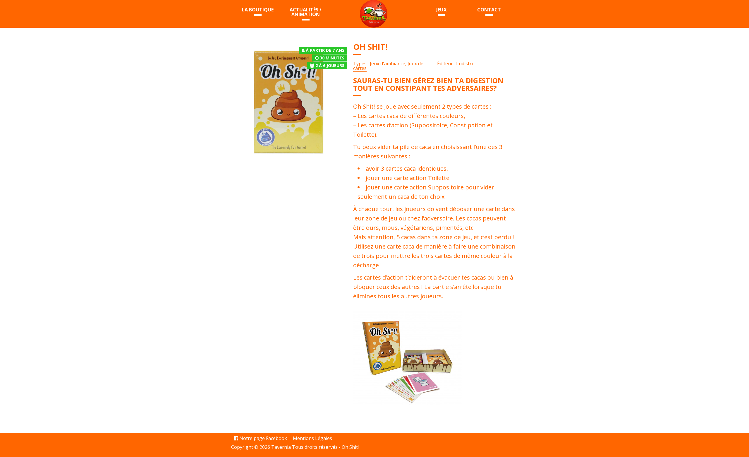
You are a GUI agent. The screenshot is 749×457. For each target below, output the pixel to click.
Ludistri (464, 63)
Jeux (441, 9)
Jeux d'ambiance (387, 63)
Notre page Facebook (262, 438)
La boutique (258, 9)
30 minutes (332, 58)
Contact (489, 9)
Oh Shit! (350, 447)
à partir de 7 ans (325, 50)
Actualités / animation (306, 12)
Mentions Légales (312, 438)
